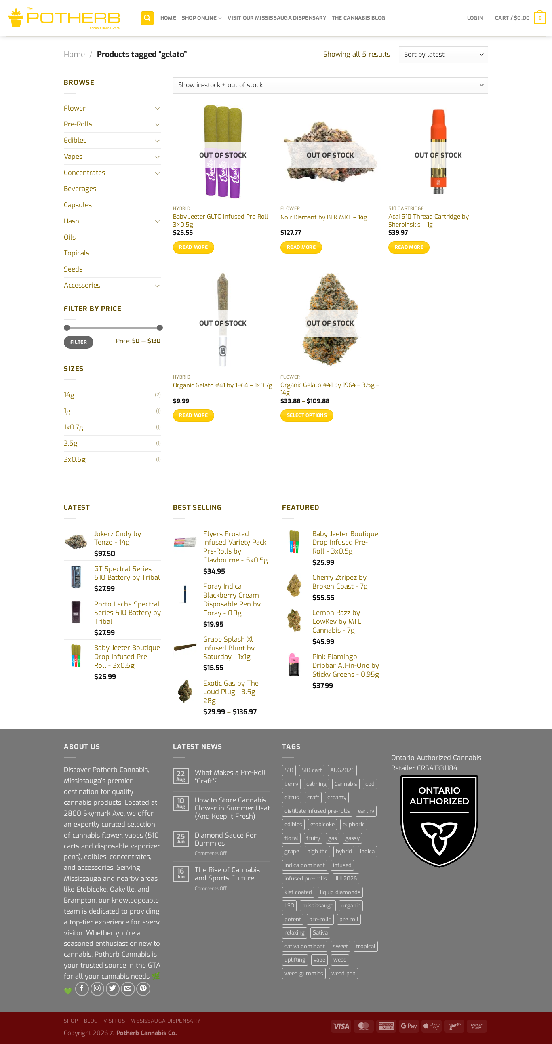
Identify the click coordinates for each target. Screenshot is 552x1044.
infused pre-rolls (305, 878)
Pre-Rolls (78, 124)
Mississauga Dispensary (165, 1020)
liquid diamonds (340, 892)
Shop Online (199, 18)
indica (367, 851)
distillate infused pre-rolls (317, 811)
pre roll (348, 919)
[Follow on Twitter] (113, 989)
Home (168, 18)
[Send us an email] (128, 989)
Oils (70, 237)
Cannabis (346, 784)
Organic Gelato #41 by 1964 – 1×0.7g (222, 385)
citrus (291, 797)
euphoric (354, 824)
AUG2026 (342, 770)
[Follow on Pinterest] (143, 989)
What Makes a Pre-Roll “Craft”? (230, 776)
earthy (366, 811)
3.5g (71, 443)
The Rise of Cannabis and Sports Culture (227, 874)
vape (319, 959)
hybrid (344, 851)
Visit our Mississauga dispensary (277, 18)
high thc (317, 851)
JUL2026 (346, 878)
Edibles (75, 140)
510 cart (311, 770)
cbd (370, 784)
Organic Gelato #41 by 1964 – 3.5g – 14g (329, 389)
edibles (293, 824)
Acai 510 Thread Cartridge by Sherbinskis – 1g (428, 221)
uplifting (294, 959)
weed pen (343, 973)
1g (67, 410)
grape (291, 851)
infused (342, 865)
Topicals (76, 252)
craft (313, 797)
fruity (313, 838)
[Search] (147, 18)
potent (292, 919)
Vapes (73, 156)
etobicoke (322, 824)
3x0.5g (75, 459)
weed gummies (303, 973)
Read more (193, 247)
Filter (78, 342)
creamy (336, 797)
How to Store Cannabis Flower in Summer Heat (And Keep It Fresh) (232, 808)
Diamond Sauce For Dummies (226, 839)
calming (316, 784)
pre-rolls (320, 919)
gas (332, 838)
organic (350, 905)
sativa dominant (304, 946)
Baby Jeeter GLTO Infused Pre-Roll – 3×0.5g (223, 221)
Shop (71, 1020)
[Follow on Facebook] (82, 989)
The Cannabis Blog (359, 18)
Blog (91, 1020)
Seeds (73, 269)
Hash (71, 221)
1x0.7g (73, 427)
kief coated (298, 892)
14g (69, 394)
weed (340, 959)
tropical (365, 946)
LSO (289, 905)
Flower (75, 108)
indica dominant (304, 865)
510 (288, 770)
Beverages (80, 188)
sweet (340, 946)
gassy (352, 838)
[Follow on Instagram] (98, 989)
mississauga (317, 905)
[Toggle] (157, 108)
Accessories (82, 285)
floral (291, 838)
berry (291, 784)
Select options (307, 415)
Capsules (78, 204)
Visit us (114, 1020)
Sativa (320, 932)
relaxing (294, 932)
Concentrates (84, 172)
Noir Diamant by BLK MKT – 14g (323, 217)
